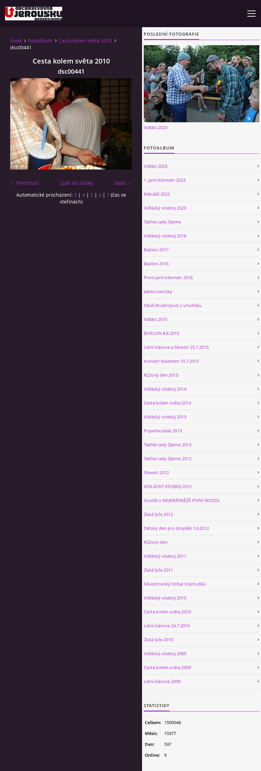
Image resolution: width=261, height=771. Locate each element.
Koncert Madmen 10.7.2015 (171, 361)
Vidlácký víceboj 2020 (165, 208)
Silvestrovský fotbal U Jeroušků (175, 584)
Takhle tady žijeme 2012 (167, 458)
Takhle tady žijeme (162, 222)
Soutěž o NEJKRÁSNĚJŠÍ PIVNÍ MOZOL (182, 500)
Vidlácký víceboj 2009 (165, 653)
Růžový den (156, 542)
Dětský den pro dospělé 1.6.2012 (176, 528)
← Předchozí (24, 183)
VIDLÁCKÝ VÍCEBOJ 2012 (168, 486)
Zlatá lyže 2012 (158, 514)
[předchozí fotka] (21, 123)
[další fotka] (120, 123)
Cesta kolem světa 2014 (167, 403)
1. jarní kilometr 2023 (165, 180)
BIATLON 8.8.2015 (161, 333)
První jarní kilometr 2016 (168, 277)
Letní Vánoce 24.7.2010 (167, 626)
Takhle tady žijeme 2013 (167, 445)
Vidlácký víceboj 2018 (165, 236)
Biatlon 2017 (156, 250)
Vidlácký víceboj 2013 (165, 417)
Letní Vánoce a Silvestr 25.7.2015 (176, 347)
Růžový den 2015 (161, 375)
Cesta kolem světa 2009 (167, 667)
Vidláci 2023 (155, 127)
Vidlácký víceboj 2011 (165, 556)
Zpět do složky (76, 183)
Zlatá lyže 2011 (158, 570)
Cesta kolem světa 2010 (85, 40)
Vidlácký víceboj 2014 (165, 389)
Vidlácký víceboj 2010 (165, 598)
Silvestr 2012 (156, 472)
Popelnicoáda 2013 (163, 431)
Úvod (16, 40)
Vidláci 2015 (155, 319)
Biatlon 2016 (156, 264)
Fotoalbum (40, 40)
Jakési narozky (158, 291)
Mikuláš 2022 (157, 194)
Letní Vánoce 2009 (162, 681)
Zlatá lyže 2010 (158, 639)
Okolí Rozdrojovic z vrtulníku (173, 305)
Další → (123, 183)
